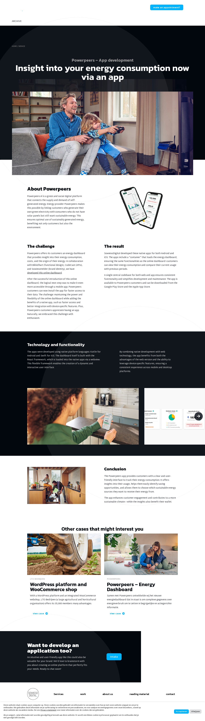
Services (58, 694)
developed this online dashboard (44, 273)
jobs (124, 7)
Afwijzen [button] (195, 711)
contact (138, 7)
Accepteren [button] (181, 711)
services (53, 7)
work (68, 7)
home (14, 46)
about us (83, 7)
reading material (105, 7)
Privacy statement (48, 710)
